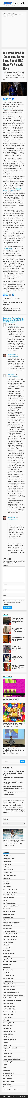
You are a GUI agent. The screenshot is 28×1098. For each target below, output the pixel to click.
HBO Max (17, 298)
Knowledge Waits (7, 109)
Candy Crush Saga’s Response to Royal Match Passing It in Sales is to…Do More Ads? (14, 712)
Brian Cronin (11, 354)
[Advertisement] (14, 31)
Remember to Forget (8, 1026)
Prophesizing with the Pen (9, 1012)
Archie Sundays (6, 884)
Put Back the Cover (7, 1017)
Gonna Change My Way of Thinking (11, 923)
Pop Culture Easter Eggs (9, 987)
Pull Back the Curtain (8, 1014)
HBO (13, 298)
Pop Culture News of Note (9, 989)
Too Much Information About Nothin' (11, 1059)
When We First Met (7, 1078)
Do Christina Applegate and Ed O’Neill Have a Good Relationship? (7, 639)
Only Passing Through (8, 978)
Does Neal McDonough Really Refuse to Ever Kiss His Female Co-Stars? (7, 630)
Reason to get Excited (8, 1023)
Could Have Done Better (8, 897)
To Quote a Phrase (7, 1056)
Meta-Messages (7, 964)
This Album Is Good (7, 1051)
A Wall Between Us (7, 856)
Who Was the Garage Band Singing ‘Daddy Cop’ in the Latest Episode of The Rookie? (7, 621)
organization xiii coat (8, 771)
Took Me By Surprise (8, 1062)
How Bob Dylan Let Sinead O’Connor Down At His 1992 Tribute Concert (13, 788)
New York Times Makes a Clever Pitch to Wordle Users (12, 302)
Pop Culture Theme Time (9, 1006)
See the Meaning (7, 1028)
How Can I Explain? (7, 928)
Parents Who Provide (8, 981)
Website (5, 595)
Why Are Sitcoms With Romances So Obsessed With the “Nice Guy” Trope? (12, 308)
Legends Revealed (7, 959)
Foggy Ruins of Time (8, 917)
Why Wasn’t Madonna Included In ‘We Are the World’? (7, 658)
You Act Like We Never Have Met (10, 1090)
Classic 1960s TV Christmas (10, 892)
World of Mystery (7, 1084)
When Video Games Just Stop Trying (14, 688)
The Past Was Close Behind (9, 1039)
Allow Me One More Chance (9, 875)
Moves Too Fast (6, 967)
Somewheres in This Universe (10, 1031)
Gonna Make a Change (8, 925)
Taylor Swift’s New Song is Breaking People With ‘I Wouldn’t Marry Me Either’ (13, 773)
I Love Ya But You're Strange (10, 936)
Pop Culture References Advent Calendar (13, 995)
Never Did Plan (6, 973)
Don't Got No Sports (7, 909)
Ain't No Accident (7, 864)
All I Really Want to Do (8, 870)
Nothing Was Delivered (8, 975)
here (7, 840)
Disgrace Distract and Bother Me (11, 906)
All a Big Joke (6, 867)
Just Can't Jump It (7, 950)
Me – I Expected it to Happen (10, 961)
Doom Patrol (8, 248)
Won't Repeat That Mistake (9, 1081)
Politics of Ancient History (9, 984)
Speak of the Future (8, 1034)
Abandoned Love (7, 861)
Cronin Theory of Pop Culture (10, 903)
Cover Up (5, 900)
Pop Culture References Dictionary (11, 998)
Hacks (12, 190)
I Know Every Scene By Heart (10, 934)
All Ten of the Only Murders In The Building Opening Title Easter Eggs (7, 667)
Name (5, 584)
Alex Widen (11, 374)
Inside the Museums (8, 945)
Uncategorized (6, 1070)
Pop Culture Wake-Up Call (9, 1009)
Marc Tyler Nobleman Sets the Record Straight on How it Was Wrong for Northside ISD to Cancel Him (14, 738)
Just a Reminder (7, 948)
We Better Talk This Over (9, 1073)
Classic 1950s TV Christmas (10, 889)
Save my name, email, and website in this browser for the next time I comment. (14, 602)
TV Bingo (5, 1067)
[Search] (24, 8)
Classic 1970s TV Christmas (10, 895)
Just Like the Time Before (9, 953)
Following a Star (7, 920)
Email (5, 590)
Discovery (9, 298)
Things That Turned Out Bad (10, 1048)
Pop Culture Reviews (8, 1003)
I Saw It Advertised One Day (9, 939)
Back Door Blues (7, 886)
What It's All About (7, 1076)
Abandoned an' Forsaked (8, 858)
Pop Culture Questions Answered (11, 992)
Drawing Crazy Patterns (9, 914)
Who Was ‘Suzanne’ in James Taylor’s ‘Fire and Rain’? (12, 793)
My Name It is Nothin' (8, 970)
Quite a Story (6, 1020)
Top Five (5, 1065)
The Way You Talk (7, 1042)
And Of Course (6, 878)
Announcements (7, 881)
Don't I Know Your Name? (9, 911)
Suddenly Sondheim (7, 1037)
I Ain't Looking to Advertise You (10, 931)
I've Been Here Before (8, 942)
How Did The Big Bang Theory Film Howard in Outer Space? (7, 649)
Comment (6, 565)
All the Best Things (7, 872)
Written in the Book (7, 1087)
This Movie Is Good (7, 1053)
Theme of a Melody (7, 1045)
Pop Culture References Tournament (12, 1000)
